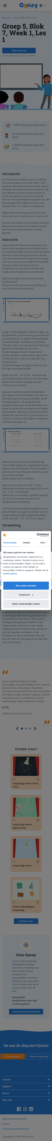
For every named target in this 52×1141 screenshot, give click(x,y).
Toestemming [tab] (9, 542)
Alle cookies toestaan (26, 585)
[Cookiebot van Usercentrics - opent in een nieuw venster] (37, 535)
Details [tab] (26, 542)
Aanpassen (24, 594)
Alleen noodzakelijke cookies (26, 603)
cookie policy (10, 573)
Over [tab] (42, 542)
